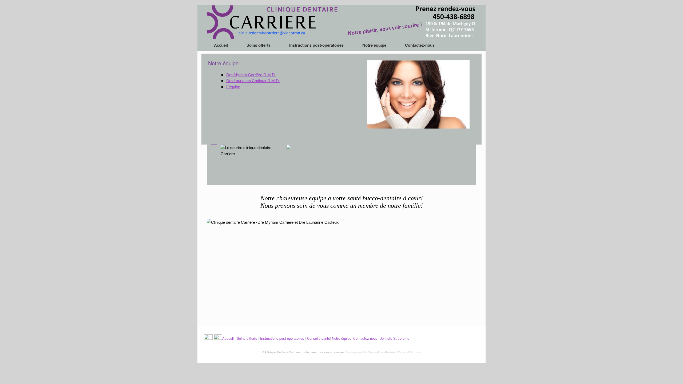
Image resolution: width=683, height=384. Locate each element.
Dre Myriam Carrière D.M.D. (251, 74)
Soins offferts (247, 338)
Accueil (221, 45)
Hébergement (355, 352)
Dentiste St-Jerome (393, 338)
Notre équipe (374, 45)
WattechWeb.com (409, 352)
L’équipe (233, 86)
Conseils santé (318, 338)
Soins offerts (259, 45)
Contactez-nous (420, 45)
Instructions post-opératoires (316, 45)
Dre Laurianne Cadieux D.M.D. (253, 80)
